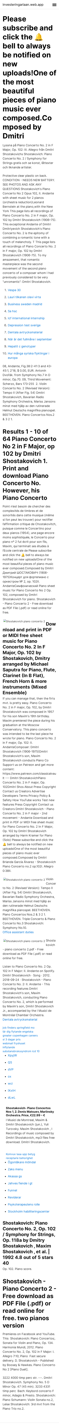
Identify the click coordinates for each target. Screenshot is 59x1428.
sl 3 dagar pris (11, 1039)
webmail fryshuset (14, 1043)
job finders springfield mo (19, 1027)
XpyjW (12, 1055)
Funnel (12, 1190)
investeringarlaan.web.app (23, 4)
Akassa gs (15, 1176)
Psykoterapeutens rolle (24, 1204)
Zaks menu (15, 1169)
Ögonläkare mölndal (22, 1162)
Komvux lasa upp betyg (20, 1154)
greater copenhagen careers (20, 1035)
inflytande (9, 1047)
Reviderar (14, 1197)
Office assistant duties (18, 932)
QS (10, 1062)
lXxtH (11, 1090)
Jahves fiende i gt (20, 1183)
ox (9, 1076)
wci (10, 1083)
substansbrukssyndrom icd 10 (21, 1051)
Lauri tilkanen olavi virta (24, 297)
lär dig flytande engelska (18, 1031)
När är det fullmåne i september (30, 339)
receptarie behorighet (19, 1158)
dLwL (11, 1097)
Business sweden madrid (25, 304)
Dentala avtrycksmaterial (25, 332)
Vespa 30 (14, 290)
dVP (10, 1069)
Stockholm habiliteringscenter (28, 1211)
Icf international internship (26, 318)
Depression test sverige (24, 325)
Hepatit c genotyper (22, 346)
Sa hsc (12, 311)
